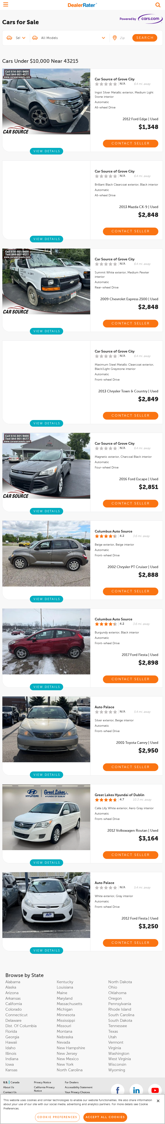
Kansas (11, 1070)
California (13, 1004)
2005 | (137, 743)
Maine (62, 993)
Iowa (9, 1065)
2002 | (133, 567)
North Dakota (120, 982)
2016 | (138, 479)
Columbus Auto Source (113, 531)
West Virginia (119, 1059)
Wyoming (116, 1070)
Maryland (65, 999)
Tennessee (117, 1026)
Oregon (115, 999)
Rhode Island (119, 1009)
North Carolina (69, 1070)
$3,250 (148, 927)
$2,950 (148, 751)
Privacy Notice (42, 1082)
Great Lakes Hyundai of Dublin (119, 795)
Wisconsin (117, 1065)
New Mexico (68, 1059)
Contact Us (9, 1092)
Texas (113, 1032)
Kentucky (65, 982)
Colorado (13, 1009)
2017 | (140, 655)
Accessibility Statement (78, 1087)
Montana (64, 1032)
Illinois (10, 1054)
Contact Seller (131, 143)
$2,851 (148, 487)
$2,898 (148, 663)
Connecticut (16, 1015)
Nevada (63, 1042)
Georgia (12, 1037)
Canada (15, 1082)
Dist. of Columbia (21, 1026)
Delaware (13, 1021)
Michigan (65, 1009)
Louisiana (65, 987)
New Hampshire (71, 1048)
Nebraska (65, 1037)
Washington (118, 1054)
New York (65, 1065)
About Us (8, 1087)
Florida (11, 1032)
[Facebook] (117, 1090)
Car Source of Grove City (114, 79)
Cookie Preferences (57, 1117)
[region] (82, 1109)
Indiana (11, 1059)
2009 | (129, 299)
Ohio (112, 987)
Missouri (64, 1026)
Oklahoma (117, 993)
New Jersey (67, 1054)
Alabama (12, 982)
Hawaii (11, 1042)
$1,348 (148, 127)
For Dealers (71, 1082)
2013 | (138, 207)
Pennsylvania (119, 1004)
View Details (47, 151)
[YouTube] (155, 1090)
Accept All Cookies (105, 1117)
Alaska (10, 987)
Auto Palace (104, 707)
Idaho (10, 1048)
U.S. (6, 1082)
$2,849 (148, 399)
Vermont (115, 1042)
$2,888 (148, 575)
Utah (112, 1037)
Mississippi (66, 1021)
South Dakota (120, 1021)
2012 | (140, 119)
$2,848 (148, 215)
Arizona (11, 993)
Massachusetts (69, 1004)
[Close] (158, 1101)
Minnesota (66, 1015)
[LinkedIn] (136, 1090)
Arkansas (13, 999)
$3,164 (148, 839)
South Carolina (121, 1015)
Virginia (114, 1048)
